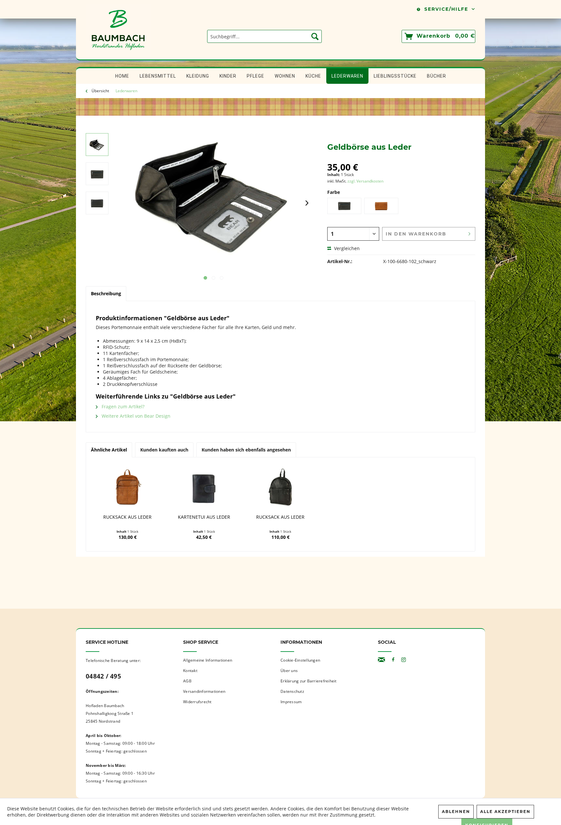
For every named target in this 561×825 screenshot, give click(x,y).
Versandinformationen (204, 691)
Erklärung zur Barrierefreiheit (308, 681)
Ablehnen (456, 811)
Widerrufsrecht (197, 701)
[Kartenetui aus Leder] (204, 488)
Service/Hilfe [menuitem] (446, 9)
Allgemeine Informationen (207, 660)
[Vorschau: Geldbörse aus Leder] (97, 144)
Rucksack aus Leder (127, 517)
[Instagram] (403, 660)
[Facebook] (393, 660)
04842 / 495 (103, 676)
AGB (187, 681)
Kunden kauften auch (164, 450)
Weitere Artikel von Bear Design (135, 416)
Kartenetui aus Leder (204, 517)
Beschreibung (106, 293)
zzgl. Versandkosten (365, 181)
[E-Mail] (381, 660)
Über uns (289, 670)
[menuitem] (264, 36)
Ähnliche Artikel (109, 450)
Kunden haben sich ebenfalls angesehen (246, 450)
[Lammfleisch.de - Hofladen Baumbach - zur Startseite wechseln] (118, 56)
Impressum (291, 701)
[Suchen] (315, 36)
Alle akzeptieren (505, 811)
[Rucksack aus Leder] (127, 488)
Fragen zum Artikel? (122, 406)
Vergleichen (346, 248)
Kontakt (190, 670)
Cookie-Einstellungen (300, 660)
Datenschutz (292, 691)
